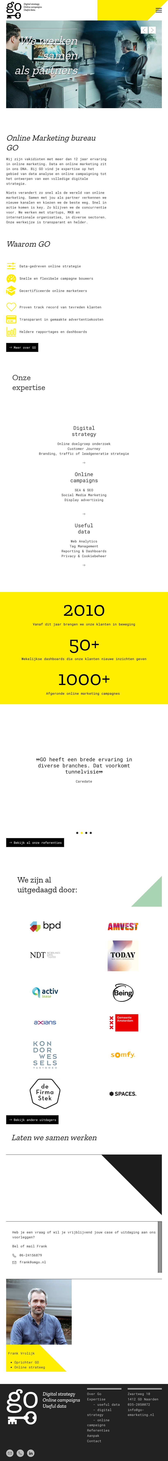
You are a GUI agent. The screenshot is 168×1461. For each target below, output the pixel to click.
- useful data (103, 1404)
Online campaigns (84, 477)
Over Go (94, 1394)
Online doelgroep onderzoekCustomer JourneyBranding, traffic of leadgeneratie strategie (84, 448)
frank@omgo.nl (32, 1262)
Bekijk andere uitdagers (35, 1120)
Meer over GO (25, 347)
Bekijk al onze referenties (38, 843)
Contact (94, 1441)
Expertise (96, 1399)
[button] (159, 10)
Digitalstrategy (84, 430)
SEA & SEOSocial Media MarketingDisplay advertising (84, 495)
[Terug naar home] (24, 10)
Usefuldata (84, 528)
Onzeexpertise (28, 382)
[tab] (77, 833)
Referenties (98, 1430)
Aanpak (93, 1435)
